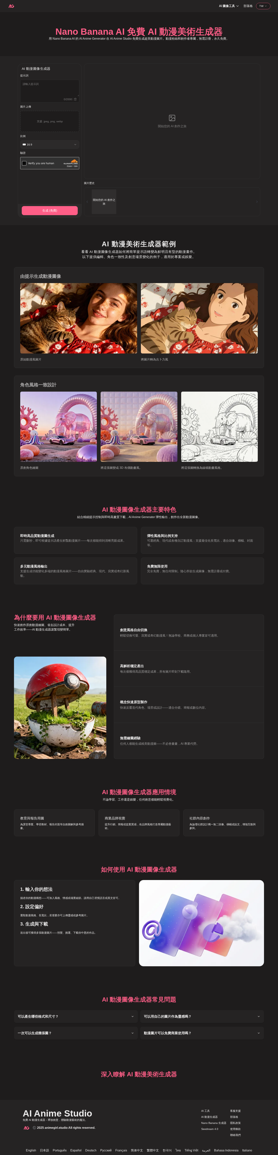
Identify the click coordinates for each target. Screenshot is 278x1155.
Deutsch (90, 1150)
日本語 (44, 1150)
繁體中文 (153, 1150)
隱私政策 (235, 1122)
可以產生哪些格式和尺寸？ (38, 1016)
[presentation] (49, 121)
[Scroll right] (257, 201)
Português (60, 1150)
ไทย (178, 1150)
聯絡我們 (235, 1135)
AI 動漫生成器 (209, 1116)
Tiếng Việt (191, 1150)
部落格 (248, 6)
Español (76, 1150)
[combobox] (263, 6)
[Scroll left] (87, 201)
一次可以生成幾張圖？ (35, 1033)
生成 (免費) (49, 210)
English (31, 1150)
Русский (106, 1150)
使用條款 (235, 1128)
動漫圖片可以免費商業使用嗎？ (168, 1033)
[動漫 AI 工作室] (11, 6)
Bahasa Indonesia (226, 1150)
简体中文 (137, 1150)
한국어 (167, 1150)
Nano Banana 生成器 (213, 1122)
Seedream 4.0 (209, 1128)
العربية (206, 1150)
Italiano (247, 1150)
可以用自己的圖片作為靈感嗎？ (168, 1016)
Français (121, 1150)
